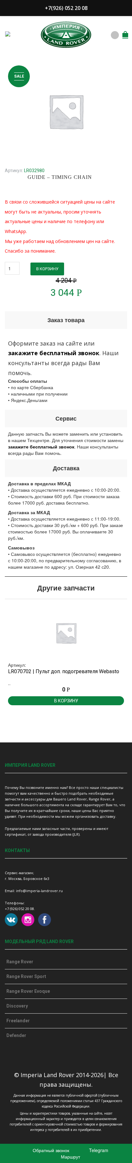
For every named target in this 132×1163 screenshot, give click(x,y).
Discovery (17, 1005)
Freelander (18, 1020)
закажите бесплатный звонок (53, 353)
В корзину (47, 268)
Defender (16, 1035)
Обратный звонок (50, 1150)
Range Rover (19, 961)
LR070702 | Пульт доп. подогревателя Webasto (63, 671)
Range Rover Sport (26, 976)
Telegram (98, 1150)
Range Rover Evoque (28, 991)
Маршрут (70, 1156)
